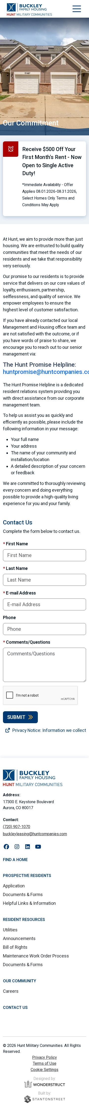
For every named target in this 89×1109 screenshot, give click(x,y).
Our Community (19, 981)
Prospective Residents (27, 875)
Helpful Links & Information (29, 903)
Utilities (10, 929)
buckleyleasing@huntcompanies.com (35, 834)
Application (14, 885)
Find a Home (15, 859)
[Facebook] (6, 847)
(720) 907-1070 (16, 826)
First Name (15, 543)
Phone (9, 617)
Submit (16, 717)
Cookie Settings (44, 1069)
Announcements (19, 938)
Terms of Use (44, 1063)
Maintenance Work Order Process (36, 955)
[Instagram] (17, 847)
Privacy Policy (44, 1057)
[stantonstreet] (44, 1099)
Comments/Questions (26, 642)
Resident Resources (24, 919)
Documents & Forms (23, 894)
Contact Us (15, 1007)
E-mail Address (19, 592)
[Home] (29, 9)
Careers (11, 991)
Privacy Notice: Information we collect (48, 730)
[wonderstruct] (44, 1083)
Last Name (15, 568)
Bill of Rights (15, 947)
